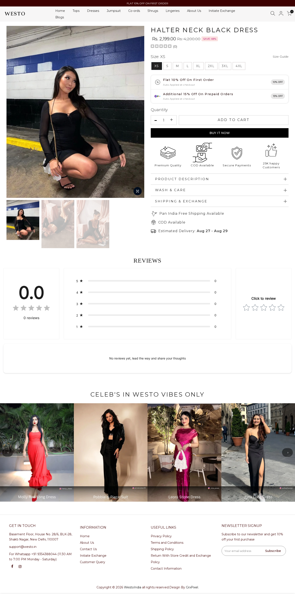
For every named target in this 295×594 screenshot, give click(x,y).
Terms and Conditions (167, 543)
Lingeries (172, 11)
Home (60, 11)
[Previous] (14, 112)
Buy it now (219, 133)
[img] (161, 46)
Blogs (59, 17)
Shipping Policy (162, 549)
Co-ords (134, 11)
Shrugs (153, 11)
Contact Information (166, 568)
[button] (147, 281)
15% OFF (278, 96)
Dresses (93, 11)
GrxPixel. (192, 587)
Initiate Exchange (222, 11)
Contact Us (88, 549)
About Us (194, 11)
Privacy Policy (161, 536)
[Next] (137, 112)
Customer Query (92, 562)
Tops (76, 11)
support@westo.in (22, 547)
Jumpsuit (114, 11)
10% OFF (278, 82)
